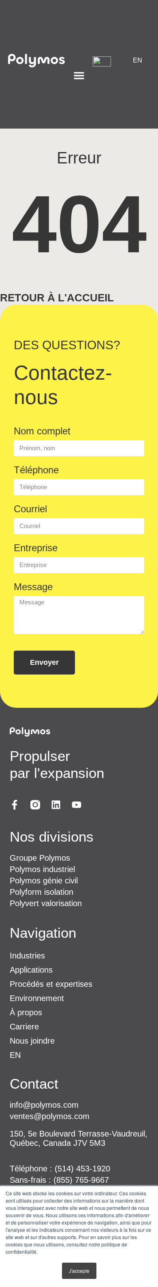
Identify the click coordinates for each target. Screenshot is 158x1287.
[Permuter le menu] (79, 75)
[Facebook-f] (14, 805)
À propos (26, 1012)
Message (33, 586)
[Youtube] (76, 805)
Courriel (30, 508)
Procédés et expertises (51, 984)
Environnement (37, 998)
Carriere (24, 1027)
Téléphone (36, 469)
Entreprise (36, 547)
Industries (27, 956)
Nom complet (42, 430)
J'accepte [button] (79, 1270)
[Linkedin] (56, 805)
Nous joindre (32, 1041)
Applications (31, 970)
